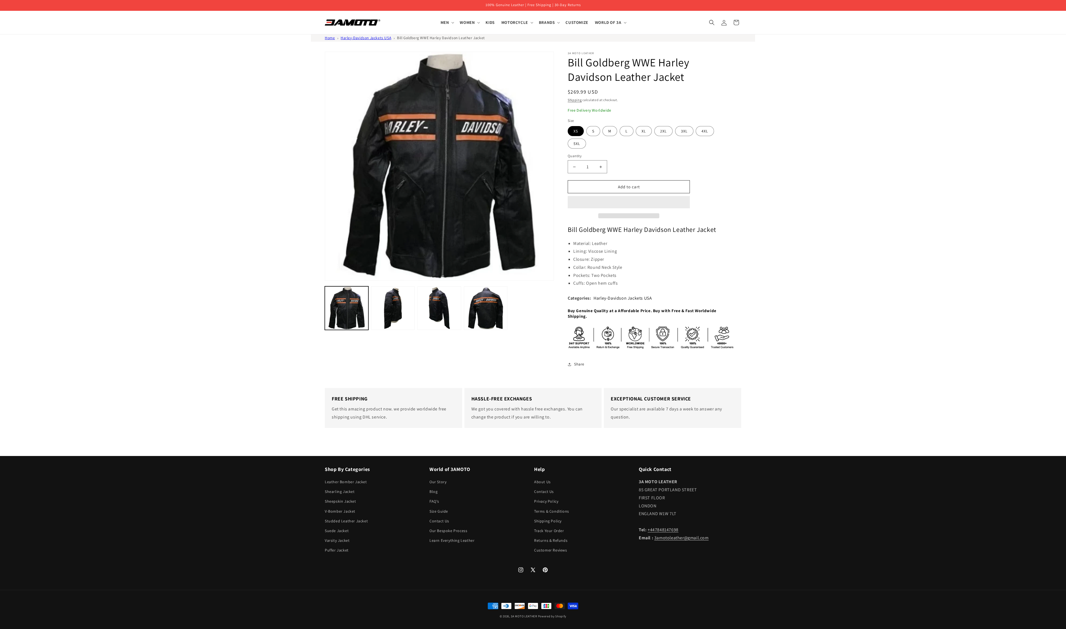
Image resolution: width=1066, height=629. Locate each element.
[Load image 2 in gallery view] (393, 308)
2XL (663, 131)
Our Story (437, 481)
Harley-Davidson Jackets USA (366, 37)
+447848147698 (663, 530)
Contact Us (439, 520)
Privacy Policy (546, 501)
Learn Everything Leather (451, 540)
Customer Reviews (550, 550)
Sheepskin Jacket (340, 501)
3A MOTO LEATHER (524, 616)
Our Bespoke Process (448, 530)
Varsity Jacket (337, 540)
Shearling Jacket (340, 491)
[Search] (712, 22)
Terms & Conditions (551, 511)
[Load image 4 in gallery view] (485, 308)
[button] (629, 202)
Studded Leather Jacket (346, 520)
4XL (705, 131)
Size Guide (438, 511)
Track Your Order (549, 530)
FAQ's (434, 501)
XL (644, 131)
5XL (577, 143)
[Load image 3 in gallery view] (439, 308)
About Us (542, 481)
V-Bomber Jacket (340, 511)
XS (576, 131)
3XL (684, 131)
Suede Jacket (337, 530)
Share (579, 364)
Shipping (575, 100)
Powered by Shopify (552, 616)
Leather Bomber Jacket (346, 481)
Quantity (575, 156)
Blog (433, 491)
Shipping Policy (548, 520)
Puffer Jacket (337, 550)
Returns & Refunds (550, 540)
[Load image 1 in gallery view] (346, 308)
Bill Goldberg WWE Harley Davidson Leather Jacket (441, 37)
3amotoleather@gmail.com (681, 538)
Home (330, 37)
